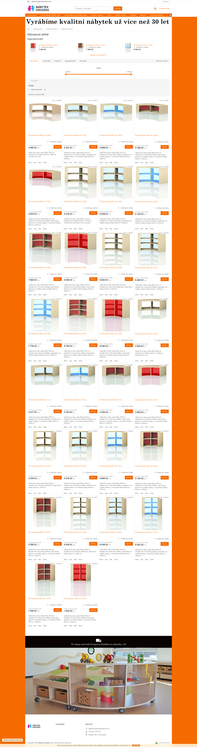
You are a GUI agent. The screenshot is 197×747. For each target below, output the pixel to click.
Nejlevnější (46, 61)
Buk (35, 162)
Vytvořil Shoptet (164, 743)
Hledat (118, 8)
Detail (57, 147)
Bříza (30, 162)
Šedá (44, 162)
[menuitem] (31, 15)
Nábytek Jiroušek (38, 89)
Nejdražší (57, 61)
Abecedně (83, 61)
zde (130, 745)
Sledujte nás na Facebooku (97, 735)
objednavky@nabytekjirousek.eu (99, 729)
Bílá (39, 162)
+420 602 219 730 (94, 732)
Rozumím (136, 745)
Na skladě (35, 81)
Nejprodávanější (70, 61)
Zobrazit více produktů (97, 55)
